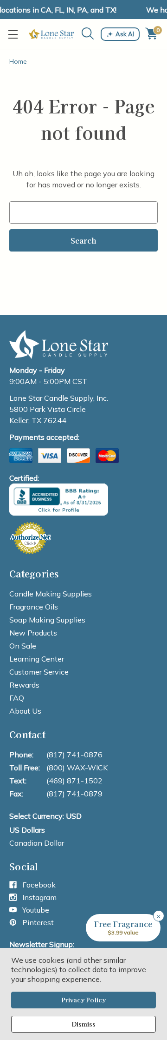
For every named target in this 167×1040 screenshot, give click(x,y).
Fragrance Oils (33, 606)
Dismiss (83, 1024)
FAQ (16, 697)
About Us (25, 710)
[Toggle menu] (15, 34)
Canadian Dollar (36, 843)
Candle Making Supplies (50, 593)
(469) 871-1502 (74, 780)
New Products (33, 632)
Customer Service (39, 671)
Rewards (24, 684)
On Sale (22, 645)
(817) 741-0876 (74, 754)
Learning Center (36, 658)
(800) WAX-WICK (77, 767)
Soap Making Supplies (47, 619)
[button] (123, 927)
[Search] (88, 33)
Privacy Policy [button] (83, 999)
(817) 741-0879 (74, 793)
